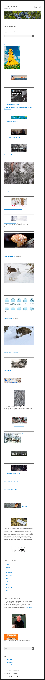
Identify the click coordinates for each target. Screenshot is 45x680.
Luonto (7, 576)
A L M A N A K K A (11, 7)
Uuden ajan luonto (10, 585)
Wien (7, 588)
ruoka (7, 579)
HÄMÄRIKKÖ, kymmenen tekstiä (11, 458)
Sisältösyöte (8, 660)
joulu (7, 566)
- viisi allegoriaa (11, 352)
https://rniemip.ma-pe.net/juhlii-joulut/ (13, 208)
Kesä (7, 569)
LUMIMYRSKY (7, 370)
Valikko (37, 7)
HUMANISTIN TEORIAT (14, 137)
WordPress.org (9, 664)
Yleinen (7, 590)
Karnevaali (8, 567)
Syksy (7, 582)
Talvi (7, 584)
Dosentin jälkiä (9, 563)
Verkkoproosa (9, 587)
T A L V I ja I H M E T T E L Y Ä (10, 191)
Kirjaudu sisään (9, 659)
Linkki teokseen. (28, 607)
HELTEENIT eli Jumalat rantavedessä (12, 82)
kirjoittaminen (9, 572)
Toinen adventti (8, 290)
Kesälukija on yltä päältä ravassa (11, 673)
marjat (7, 578)
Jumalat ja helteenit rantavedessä (11, 670)
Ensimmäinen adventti (9, 256)
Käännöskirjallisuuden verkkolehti (13, 104)
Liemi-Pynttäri (9, 575)
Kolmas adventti (8, 318)
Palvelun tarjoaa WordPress (16, 676)
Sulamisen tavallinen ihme (10, 154)
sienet (7, 581)
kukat (7, 573)
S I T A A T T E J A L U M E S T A (11, 481)
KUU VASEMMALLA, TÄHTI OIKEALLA (12, 473)
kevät (7, 570)
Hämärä (7, 564)
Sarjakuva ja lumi (26, 433)
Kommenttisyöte (9, 662)
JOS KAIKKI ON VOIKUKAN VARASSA (12, 44)
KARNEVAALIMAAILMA (19, 426)
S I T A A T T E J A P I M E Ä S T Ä (11, 489)
